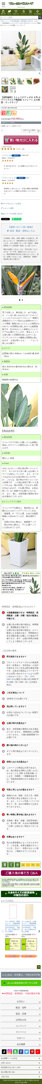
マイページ (24, 13)
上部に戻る (5, 1077)
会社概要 (21, 1044)
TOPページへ (5, 21)
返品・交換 (21, 1014)
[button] (3, 931)
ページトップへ (39, 967)
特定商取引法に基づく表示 (11, 1067)
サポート (21, 1038)
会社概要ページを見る (9, 1058)
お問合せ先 (21, 1020)
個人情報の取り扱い (8, 1072)
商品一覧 (3, 13)
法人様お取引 (37, 13)
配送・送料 (21, 1007)
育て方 (9, 13)
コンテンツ (21, 1026)
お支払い (21, 1001)
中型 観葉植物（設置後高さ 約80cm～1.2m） (24, 21)
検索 (40, 17)
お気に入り (16, 13)
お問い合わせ (6, 1063)
